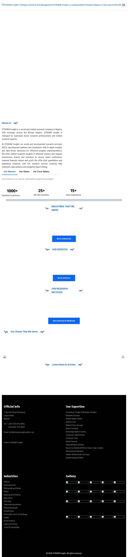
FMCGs (7, 482)
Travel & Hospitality (12, 527)
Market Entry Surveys (74, 425)
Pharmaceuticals (11, 508)
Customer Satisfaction (75, 435)
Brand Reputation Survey (76, 432)
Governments (9, 521)
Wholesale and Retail (12, 488)
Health (6, 517)
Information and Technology (15, 514)
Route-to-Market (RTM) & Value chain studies (84, 448)
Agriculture (8, 498)
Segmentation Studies (75, 445)
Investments (9, 511)
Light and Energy (10, 524)
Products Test (72, 438)
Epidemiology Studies (74, 458)
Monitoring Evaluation (75, 451)
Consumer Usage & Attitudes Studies (81, 412)
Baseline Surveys (73, 415)
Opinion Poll (71, 422)
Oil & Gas (7, 501)
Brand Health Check (74, 419)
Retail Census (71, 441)
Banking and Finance (12, 495)
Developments (10, 485)
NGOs (6, 491)
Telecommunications (12, 504)
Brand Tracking (72, 428)
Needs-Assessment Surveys (77, 454)
